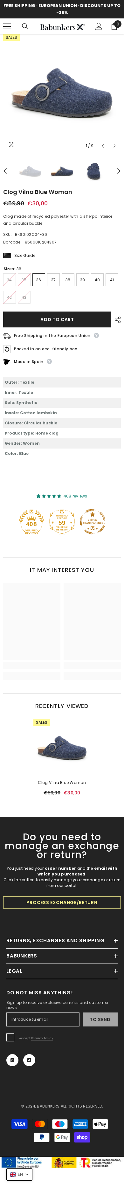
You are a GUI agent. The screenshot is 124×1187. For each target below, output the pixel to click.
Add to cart (57, 319)
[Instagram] (12, 1060)
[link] (31, 665)
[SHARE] (116, 319)
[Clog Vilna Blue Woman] (62, 748)
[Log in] (98, 26)
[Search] (25, 26)
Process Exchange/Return (61, 902)
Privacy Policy (42, 1038)
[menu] (7, 26)
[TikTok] (29, 1060)
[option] (62, 93)
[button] (102, 145)
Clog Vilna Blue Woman (62, 782)
